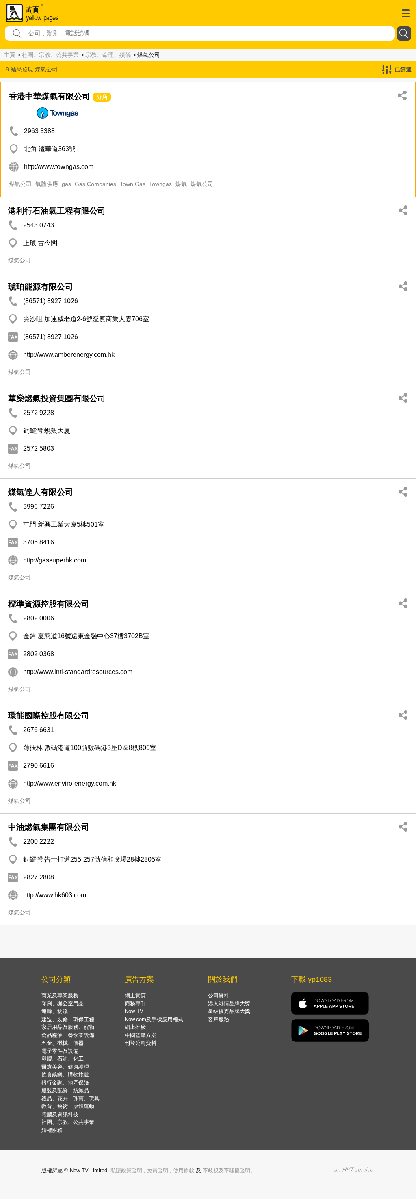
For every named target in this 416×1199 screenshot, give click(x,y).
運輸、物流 (54, 1011)
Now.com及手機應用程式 (154, 1019)
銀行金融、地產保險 (65, 1083)
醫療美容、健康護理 (65, 1067)
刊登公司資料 (140, 1043)
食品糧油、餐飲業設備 (67, 1035)
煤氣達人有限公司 (40, 492)
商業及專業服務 (59, 995)
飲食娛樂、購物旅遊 (65, 1075)
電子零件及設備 (59, 1051)
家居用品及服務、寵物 (67, 1027)
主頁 (9, 55)
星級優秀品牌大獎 (229, 1011)
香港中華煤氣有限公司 (49, 96)
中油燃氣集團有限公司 (48, 827)
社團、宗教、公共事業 (50, 55)
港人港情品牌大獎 (229, 1003)
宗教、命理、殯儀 (108, 55)
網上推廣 (135, 1027)
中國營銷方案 (140, 1035)
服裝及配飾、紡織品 (65, 1090)
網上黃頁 (135, 995)
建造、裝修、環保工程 (67, 1019)
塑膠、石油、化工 (62, 1059)
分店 (102, 97)
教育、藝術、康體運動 (67, 1106)
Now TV (134, 1011)
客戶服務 (218, 1019)
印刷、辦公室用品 (62, 1003)
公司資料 (218, 995)
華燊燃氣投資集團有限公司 (57, 398)
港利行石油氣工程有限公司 (57, 210)
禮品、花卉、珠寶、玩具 (70, 1098)
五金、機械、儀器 (62, 1043)
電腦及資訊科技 (59, 1114)
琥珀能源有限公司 (40, 286)
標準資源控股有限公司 (48, 603)
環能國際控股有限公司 (48, 715)
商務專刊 (135, 1003)
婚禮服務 (52, 1130)
